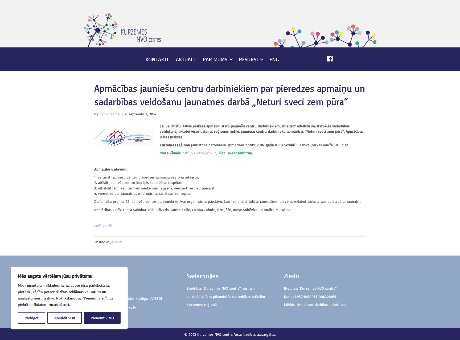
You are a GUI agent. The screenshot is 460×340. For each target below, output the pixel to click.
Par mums (215, 59)
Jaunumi (116, 242)
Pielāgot (32, 317)
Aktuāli (185, 59)
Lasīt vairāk (104, 225)
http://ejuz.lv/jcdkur (199, 153)
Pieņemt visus (102, 317)
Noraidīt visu (64, 317)
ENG (274, 59)
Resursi (248, 59)
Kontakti (156, 59)
